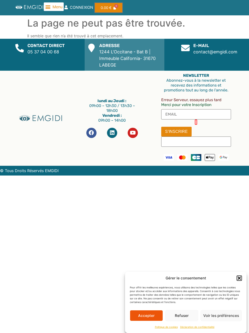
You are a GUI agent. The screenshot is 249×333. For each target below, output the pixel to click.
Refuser (182, 315)
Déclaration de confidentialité (197, 326)
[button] (239, 278)
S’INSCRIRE (176, 131)
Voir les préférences (221, 315)
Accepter (146, 315)
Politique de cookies (166, 326)
